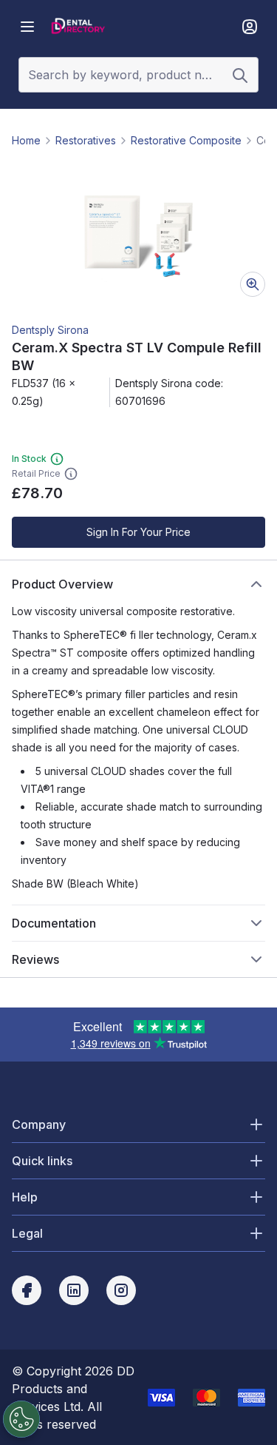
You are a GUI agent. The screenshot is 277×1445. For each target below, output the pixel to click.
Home (26, 140)
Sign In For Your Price (138, 532)
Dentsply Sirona (50, 329)
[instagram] (121, 1290)
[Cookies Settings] (21, 1419)
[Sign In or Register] (249, 26)
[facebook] (26, 1290)
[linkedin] (74, 1290)
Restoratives (85, 140)
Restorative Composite (186, 140)
